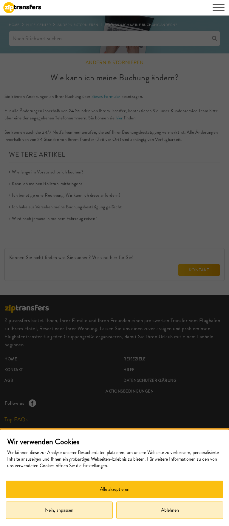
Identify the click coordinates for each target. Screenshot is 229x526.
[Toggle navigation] (218, 10)
